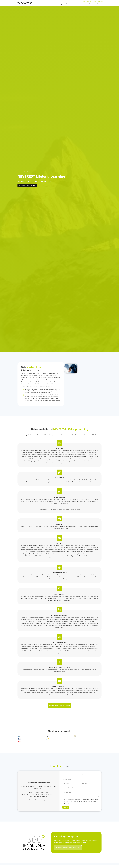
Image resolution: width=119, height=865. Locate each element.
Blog (84, 1)
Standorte (100, 1)
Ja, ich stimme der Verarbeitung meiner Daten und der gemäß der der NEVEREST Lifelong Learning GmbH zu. (81, 801)
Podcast (89, 1)
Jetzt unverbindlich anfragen (27, 185)
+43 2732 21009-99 (35, 794)
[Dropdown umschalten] (63, 4)
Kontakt (94, 1)
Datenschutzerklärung (72, 801)
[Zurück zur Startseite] (24, 3)
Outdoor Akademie (80, 4)
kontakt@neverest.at (40, 796)
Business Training (57, 4)
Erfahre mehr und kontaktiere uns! (68, 848)
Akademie (68, 4)
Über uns (90, 4)
